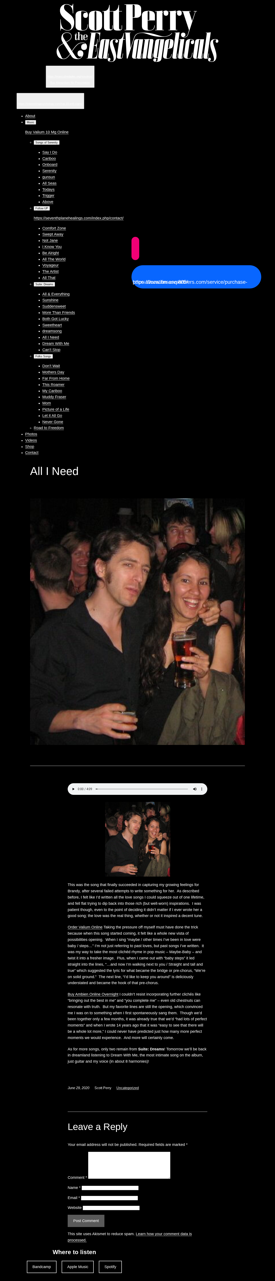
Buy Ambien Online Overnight (93, 994)
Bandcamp (41, 1267)
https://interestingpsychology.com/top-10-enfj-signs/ (50, 103)
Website (75, 1207)
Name (74, 1187)
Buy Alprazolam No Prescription (70, 82)
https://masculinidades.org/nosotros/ (70, 76)
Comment (77, 1177)
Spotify (110, 1267)
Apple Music (77, 1267)
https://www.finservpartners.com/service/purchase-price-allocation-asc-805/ (190, 282)
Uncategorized (127, 1088)
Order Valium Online (85, 927)
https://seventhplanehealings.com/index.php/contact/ (79, 218)
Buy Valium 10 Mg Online (47, 132)
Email (74, 1198)
